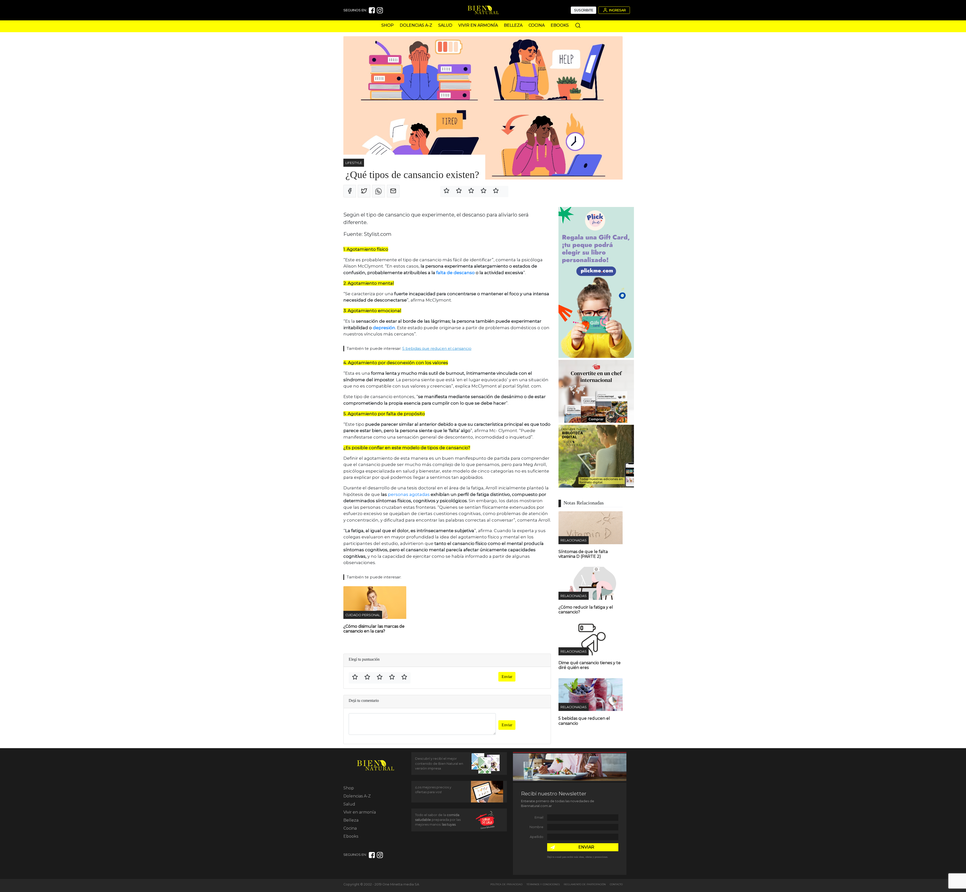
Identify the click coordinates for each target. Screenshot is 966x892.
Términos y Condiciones (543, 884)
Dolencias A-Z (416, 25)
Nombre (536, 827)
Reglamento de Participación (585, 884)
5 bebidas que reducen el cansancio (436, 348)
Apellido (536, 837)
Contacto (616, 884)
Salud (445, 25)
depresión (383, 327)
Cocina (537, 25)
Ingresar (617, 10)
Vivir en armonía (478, 25)
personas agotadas (409, 494)
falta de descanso (455, 272)
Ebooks (560, 25)
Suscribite (583, 10)
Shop (387, 25)
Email (539, 817)
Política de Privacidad (506, 884)
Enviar (507, 676)
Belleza (513, 25)
